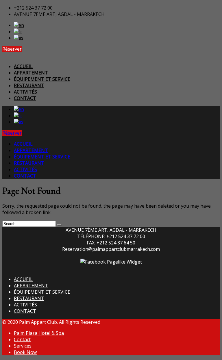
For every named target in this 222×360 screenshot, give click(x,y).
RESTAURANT (29, 298)
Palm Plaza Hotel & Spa (39, 333)
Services (23, 346)
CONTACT (25, 311)
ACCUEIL (23, 279)
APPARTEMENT (31, 285)
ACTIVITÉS (25, 304)
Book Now (25, 352)
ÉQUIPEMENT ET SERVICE (42, 292)
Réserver (12, 49)
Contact (22, 339)
